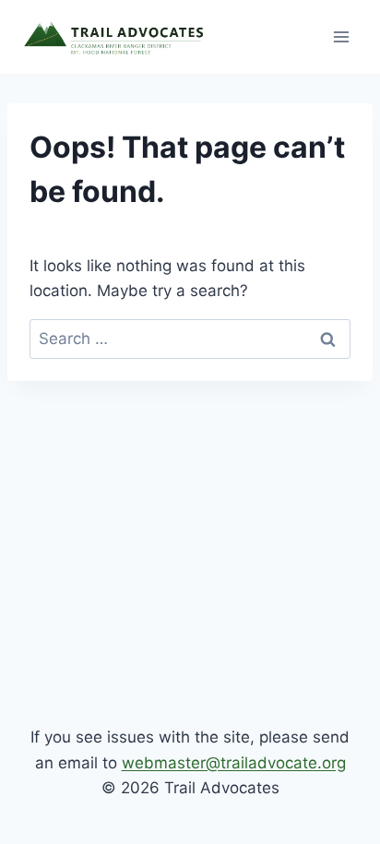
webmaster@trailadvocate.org (234, 763)
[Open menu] (341, 36)
